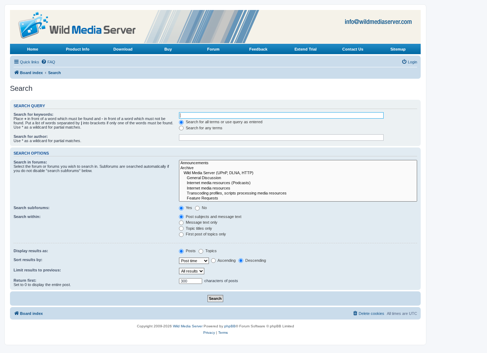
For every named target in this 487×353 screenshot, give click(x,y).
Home (32, 49)
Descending (255, 260)
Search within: (27, 216)
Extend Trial (305, 49)
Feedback (258, 49)
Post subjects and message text (213, 216)
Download (123, 49)
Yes (188, 208)
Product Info (77, 49)
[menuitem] (48, 62)
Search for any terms (203, 128)
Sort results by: (28, 260)
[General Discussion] (298, 178)
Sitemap (398, 49)
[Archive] (298, 168)
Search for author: (31, 136)
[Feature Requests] (298, 198)
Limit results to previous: (37, 270)
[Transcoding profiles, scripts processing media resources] (298, 193)
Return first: (25, 280)
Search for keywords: (33, 114)
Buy (168, 49)
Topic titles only (198, 228)
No (204, 208)
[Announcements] (298, 163)
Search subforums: (32, 208)
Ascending (226, 260)
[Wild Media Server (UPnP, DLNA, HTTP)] (298, 173)
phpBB (230, 326)
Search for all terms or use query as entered (223, 122)
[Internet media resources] (298, 188)
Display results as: (31, 251)
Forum (213, 49)
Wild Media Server (188, 326)
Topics (210, 251)
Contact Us (352, 49)
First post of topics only (205, 234)
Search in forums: (30, 162)
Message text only (201, 222)
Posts (190, 251)
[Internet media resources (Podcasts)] (298, 183)
